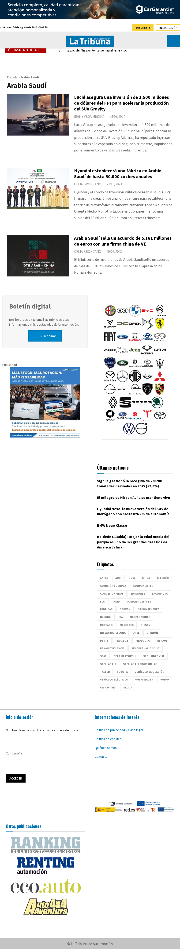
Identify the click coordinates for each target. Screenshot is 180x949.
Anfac (104, 578)
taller (105, 671)
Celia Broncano (87, 184)
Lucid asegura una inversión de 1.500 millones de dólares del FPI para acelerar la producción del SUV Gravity (121, 103)
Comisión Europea (113, 586)
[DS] (147, 328)
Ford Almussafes (139, 601)
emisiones (138, 593)
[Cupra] (110, 328)
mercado (106, 625)
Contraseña (14, 753)
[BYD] (147, 315)
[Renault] (113, 407)
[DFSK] (135, 328)
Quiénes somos (106, 748)
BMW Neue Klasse (112, 525)
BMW (132, 578)
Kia (121, 617)
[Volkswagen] (129, 433)
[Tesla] (147, 420)
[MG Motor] (135, 381)
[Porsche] (160, 394)
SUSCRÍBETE (143, 27)
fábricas (106, 609)
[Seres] (141, 407)
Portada (12, 77)
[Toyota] (160, 420)
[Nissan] (110, 394)
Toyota (122, 671)
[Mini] (147, 381)
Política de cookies (108, 739)
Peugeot (122, 640)
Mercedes (127, 625)
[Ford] (122, 341)
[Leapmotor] (135, 368)
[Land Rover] (122, 368)
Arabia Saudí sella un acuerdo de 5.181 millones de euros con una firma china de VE (123, 241)
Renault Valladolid (145, 648)
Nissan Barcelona (113, 632)
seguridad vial (154, 656)
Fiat (103, 601)
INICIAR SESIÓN (168, 27)
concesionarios (112, 593)
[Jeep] (134, 355)
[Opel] (135, 394)
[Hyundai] (147, 341)
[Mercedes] (122, 381)
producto (142, 640)
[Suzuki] (135, 420)
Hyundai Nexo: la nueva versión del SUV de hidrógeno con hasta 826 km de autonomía (116, 53)
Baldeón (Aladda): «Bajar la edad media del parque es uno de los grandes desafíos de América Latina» (133, 541)
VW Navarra (108, 687)
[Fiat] (110, 341)
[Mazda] (110, 381)
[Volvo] (141, 433)
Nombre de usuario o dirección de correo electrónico (43, 730)
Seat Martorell (125, 656)
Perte (104, 640)
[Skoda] (157, 407)
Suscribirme (48, 336)
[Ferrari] (160, 328)
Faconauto (160, 593)
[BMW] (135, 315)
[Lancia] (110, 368)
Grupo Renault (148, 609)
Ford (116, 601)
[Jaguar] (122, 355)
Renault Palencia (112, 648)
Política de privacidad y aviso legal (119, 730)
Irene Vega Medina (89, 116)
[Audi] (122, 315)
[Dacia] (122, 328)
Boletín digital (30, 306)
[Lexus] (147, 368)
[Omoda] (122, 394)
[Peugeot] (147, 394)
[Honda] (135, 341)
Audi (118, 578)
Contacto (101, 756)
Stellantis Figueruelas (140, 664)
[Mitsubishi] (160, 381)
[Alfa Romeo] (110, 315)
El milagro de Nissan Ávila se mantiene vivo (133, 497)
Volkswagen (144, 679)
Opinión (152, 632)
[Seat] (125, 407)
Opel (136, 632)
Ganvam (125, 609)
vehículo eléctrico (114, 679)
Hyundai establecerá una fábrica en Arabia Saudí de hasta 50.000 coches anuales (117, 173)
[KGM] (147, 355)
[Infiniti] (160, 341)
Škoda (127, 687)
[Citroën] (160, 315)
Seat (103, 656)
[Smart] (110, 420)
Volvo (164, 679)
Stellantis (108, 664)
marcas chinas (140, 617)
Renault (163, 640)
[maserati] (160, 368)
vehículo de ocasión (149, 671)
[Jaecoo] (110, 355)
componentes (143, 586)
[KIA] (160, 355)
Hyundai (106, 617)
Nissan (145, 625)
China (146, 578)
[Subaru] (122, 420)
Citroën (163, 578)
